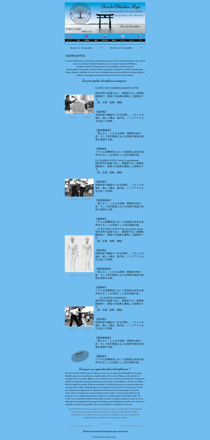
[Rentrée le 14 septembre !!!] (105, 48)
